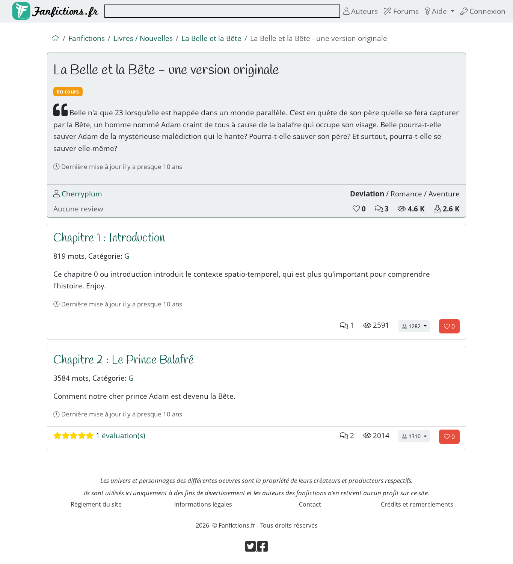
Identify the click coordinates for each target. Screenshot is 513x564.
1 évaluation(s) (119, 435)
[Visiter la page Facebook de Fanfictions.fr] (262, 548)
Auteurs (363, 11)
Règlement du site (96, 504)
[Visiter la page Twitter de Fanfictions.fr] (251, 548)
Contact (310, 504)
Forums (405, 11)
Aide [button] (439, 11)
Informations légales (203, 504)
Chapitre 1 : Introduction (109, 238)
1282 (418, 326)
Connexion (486, 11)
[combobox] (222, 11)
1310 (418, 436)
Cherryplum (82, 194)
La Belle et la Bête (211, 38)
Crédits (417, 504)
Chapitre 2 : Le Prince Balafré (123, 360)
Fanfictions (86, 38)
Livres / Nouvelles (143, 38)
